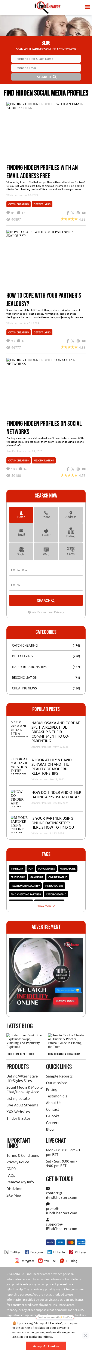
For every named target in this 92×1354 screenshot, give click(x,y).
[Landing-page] (47, 7)
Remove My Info (20, 1181)
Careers (52, 1122)
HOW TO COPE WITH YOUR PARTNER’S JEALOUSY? (43, 299)
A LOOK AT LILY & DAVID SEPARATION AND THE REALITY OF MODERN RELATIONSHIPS (51, 766)
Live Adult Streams (22, 1105)
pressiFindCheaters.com (61, 1210)
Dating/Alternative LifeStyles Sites (22, 1078)
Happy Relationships (29, 667)
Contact (52, 1109)
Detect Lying (42, 204)
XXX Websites (18, 1111)
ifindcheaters (54, 885)
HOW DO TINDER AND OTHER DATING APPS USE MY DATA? (56, 794)
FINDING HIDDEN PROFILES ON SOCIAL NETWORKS (44, 428)
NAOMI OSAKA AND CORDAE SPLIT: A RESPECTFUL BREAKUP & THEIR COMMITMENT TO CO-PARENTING (55, 731)
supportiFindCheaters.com (61, 1226)
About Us (53, 1102)
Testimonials (56, 1096)
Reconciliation (44, 460)
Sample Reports (59, 1076)
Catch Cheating (18, 204)
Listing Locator (18, 1098)
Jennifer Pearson (16, 451)
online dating (57, 877)
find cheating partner (26, 894)
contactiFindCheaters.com (61, 1194)
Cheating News (24, 688)
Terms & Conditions (22, 1155)
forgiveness (46, 868)
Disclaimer (15, 1188)
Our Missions (57, 1082)
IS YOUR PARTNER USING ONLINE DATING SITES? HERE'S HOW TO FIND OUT (53, 822)
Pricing (51, 1089)
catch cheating (56, 894)
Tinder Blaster (18, 1118)
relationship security (25, 885)
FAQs (10, 1175)
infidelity (17, 868)
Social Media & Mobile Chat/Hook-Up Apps (24, 1089)
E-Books (52, 1115)
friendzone (68, 868)
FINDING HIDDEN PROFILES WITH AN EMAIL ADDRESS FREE (42, 172)
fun (30, 868)
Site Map (13, 1195)
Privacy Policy (17, 1162)
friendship (18, 877)
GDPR (11, 1168)
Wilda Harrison (14, 195)
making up (36, 877)
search (44, 600)
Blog (50, 1129)
